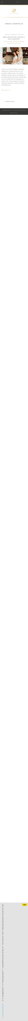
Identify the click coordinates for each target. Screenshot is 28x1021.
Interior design (18, 41)
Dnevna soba (8, 41)
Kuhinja (17, 43)
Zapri (24, 904)
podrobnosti (2, 1011)
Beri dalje (6, 90)
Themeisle (23, 110)
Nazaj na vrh (13, 113)
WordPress (9, 110)
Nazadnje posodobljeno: (14, 34)
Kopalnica (11, 43)
